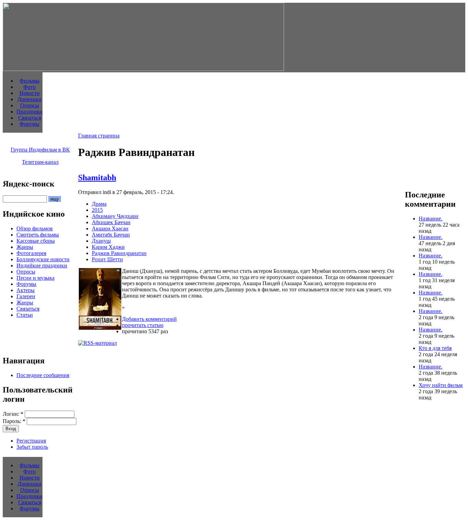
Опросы (29, 105)
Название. (430, 218)
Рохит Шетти (107, 259)
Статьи (24, 315)
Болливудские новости (43, 259)
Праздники (29, 111)
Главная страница (99, 135)
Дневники (29, 99)
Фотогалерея (31, 253)
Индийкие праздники (41, 265)
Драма (99, 204)
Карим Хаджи (108, 247)
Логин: (13, 414)
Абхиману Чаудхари (115, 216)
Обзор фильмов (34, 228)
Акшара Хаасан (110, 228)
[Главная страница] (143, 69)
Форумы (29, 124)
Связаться (29, 118)
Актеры (25, 290)
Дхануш (101, 241)
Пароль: (14, 421)
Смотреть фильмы (37, 235)
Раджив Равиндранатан (119, 253)
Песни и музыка (35, 278)
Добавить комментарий (149, 319)
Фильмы (29, 81)
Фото (29, 87)
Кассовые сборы (35, 241)
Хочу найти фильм (441, 385)
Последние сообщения (42, 375)
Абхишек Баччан (111, 222)
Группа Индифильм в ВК (40, 150)
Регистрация (31, 441)
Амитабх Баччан (111, 235)
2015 (97, 210)
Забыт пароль (32, 447)
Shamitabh (97, 177)
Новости (30, 93)
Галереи (25, 296)
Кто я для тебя (435, 348)
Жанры (24, 247)
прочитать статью (142, 325)
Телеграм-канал (40, 162)
